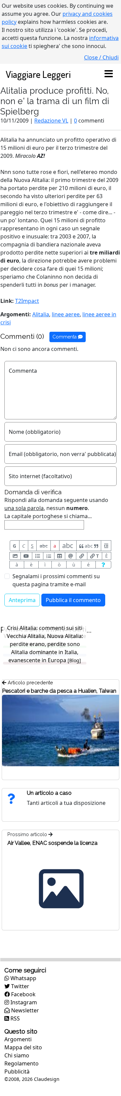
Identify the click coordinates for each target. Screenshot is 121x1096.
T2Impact (27, 301)
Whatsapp (22, 978)
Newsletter (24, 1010)
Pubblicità (17, 1071)
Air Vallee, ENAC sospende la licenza (52, 843)
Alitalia (40, 314)
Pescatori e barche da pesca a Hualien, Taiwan (59, 691)
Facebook (23, 994)
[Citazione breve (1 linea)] (106, 545)
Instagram (23, 1002)
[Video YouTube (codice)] (27, 556)
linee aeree (66, 314)
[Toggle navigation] (108, 74)
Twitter (19, 986)
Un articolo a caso (49, 793)
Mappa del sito (23, 1047)
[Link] (81, 556)
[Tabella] (60, 556)
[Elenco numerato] (48, 556)
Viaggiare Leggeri (38, 74)
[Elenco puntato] (37, 556)
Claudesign (46, 1079)
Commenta (65, 336)
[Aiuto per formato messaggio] (103, 564)
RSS (14, 1018)
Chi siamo (16, 1055)
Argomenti (18, 1039)
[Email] (70, 556)
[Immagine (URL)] (15, 556)
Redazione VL (51, 120)
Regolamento (21, 1063)
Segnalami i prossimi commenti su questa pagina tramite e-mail (56, 580)
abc (44, 546)
